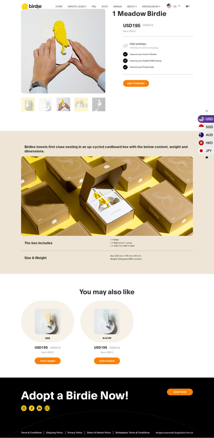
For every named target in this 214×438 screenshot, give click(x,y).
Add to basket (136, 83)
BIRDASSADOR (150, 6)
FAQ (94, 6)
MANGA (117, 6)
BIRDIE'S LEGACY (77, 6)
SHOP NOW (180, 392)
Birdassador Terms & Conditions (132, 432)
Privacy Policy (75, 432)
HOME (59, 6)
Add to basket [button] (47, 360)
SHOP (105, 6)
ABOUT (131, 6)
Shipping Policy (54, 432)
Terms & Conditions (31, 432)
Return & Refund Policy (99, 432)
